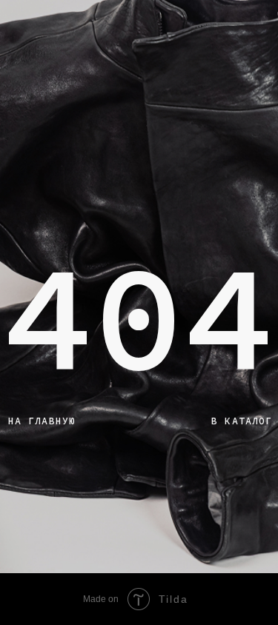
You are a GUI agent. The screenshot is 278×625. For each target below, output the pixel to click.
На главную (42, 421)
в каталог (242, 421)
